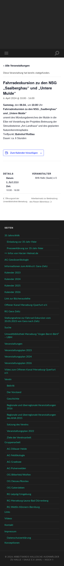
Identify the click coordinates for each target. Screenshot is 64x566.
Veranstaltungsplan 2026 (18, 363)
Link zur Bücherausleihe (17, 298)
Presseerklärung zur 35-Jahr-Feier (25, 248)
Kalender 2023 (13, 272)
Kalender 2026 (13, 292)
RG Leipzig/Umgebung (19, 494)
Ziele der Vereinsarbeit (19, 437)
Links (7, 512)
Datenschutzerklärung (19, 538)
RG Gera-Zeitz (12, 311)
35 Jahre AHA (12, 235)
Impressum (10, 531)
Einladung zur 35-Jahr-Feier (22, 242)
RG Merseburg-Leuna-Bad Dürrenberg (27, 500)
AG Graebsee (14, 462)
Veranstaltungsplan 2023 (18, 350)
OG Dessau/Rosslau (18, 481)
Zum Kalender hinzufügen (24, 152)
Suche (8, 327)
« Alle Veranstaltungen (16, 65)
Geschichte (13, 398)
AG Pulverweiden (16, 468)
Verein (8, 379)
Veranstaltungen (13, 344)
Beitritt (10, 386)
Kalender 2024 (13, 279)
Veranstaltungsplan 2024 (18, 356)
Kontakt (9, 525)
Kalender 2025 (13, 285)
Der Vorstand (14, 392)
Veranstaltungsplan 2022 (20, 431)
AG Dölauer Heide (17, 449)
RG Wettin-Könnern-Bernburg (23, 507)
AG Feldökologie (16, 455)
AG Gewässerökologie (17, 260)
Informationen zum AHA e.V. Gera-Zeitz (26, 266)
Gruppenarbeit (13, 442)
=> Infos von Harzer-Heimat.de (21, 253)
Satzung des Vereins (17, 424)
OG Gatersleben (16, 487)
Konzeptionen (12, 543)
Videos (8, 518)
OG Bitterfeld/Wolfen (19, 474)
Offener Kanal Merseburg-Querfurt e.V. (26, 305)
